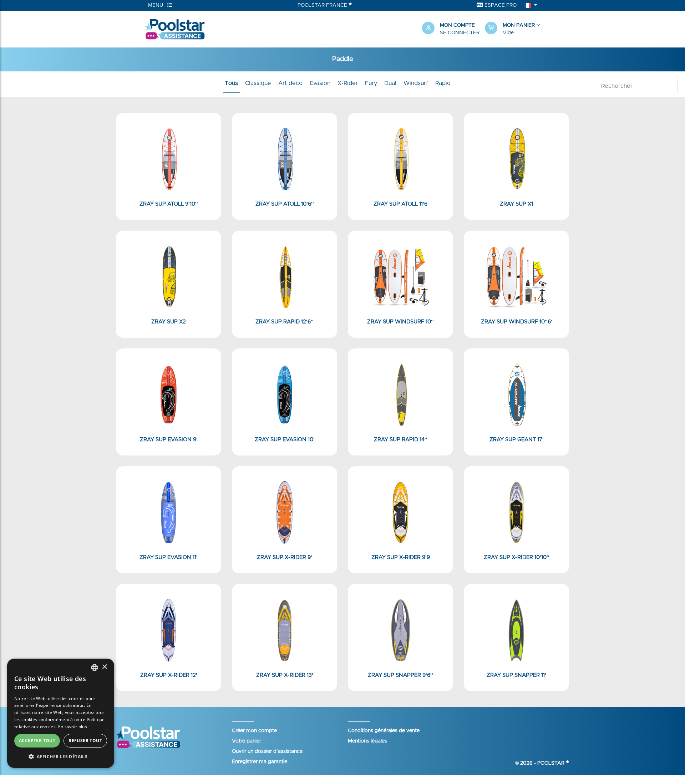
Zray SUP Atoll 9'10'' (168, 204)
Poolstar (551, 763)
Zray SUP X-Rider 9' (284, 557)
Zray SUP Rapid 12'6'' (284, 321)
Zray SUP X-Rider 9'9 (400, 557)
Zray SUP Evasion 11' (168, 557)
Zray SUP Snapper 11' (516, 675)
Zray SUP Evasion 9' (169, 439)
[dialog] (60, 713)
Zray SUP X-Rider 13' (284, 675)
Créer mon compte (254, 730)
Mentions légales (367, 741)
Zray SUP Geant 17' (516, 439)
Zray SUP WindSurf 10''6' (516, 321)
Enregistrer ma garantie (259, 761)
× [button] (104, 667)
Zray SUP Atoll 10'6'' (284, 204)
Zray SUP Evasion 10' (285, 439)
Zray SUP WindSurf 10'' (400, 321)
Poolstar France (323, 5)
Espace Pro (500, 5)
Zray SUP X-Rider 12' (168, 675)
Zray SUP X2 (168, 321)
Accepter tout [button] (37, 741)
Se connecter (460, 32)
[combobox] (94, 667)
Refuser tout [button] (85, 741)
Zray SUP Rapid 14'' (400, 439)
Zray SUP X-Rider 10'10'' (516, 557)
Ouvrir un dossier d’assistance (267, 751)
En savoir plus (72, 727)
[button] (513, 29)
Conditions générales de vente (384, 730)
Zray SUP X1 (516, 204)
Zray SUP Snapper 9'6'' (400, 675)
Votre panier (246, 741)
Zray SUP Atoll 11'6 (400, 204)
